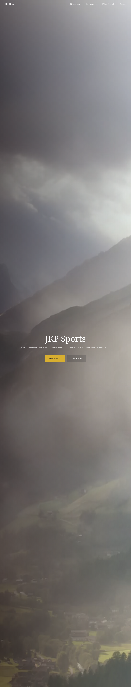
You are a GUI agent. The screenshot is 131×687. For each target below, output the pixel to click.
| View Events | (108, 4)
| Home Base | (75, 4)
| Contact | (123, 4)
